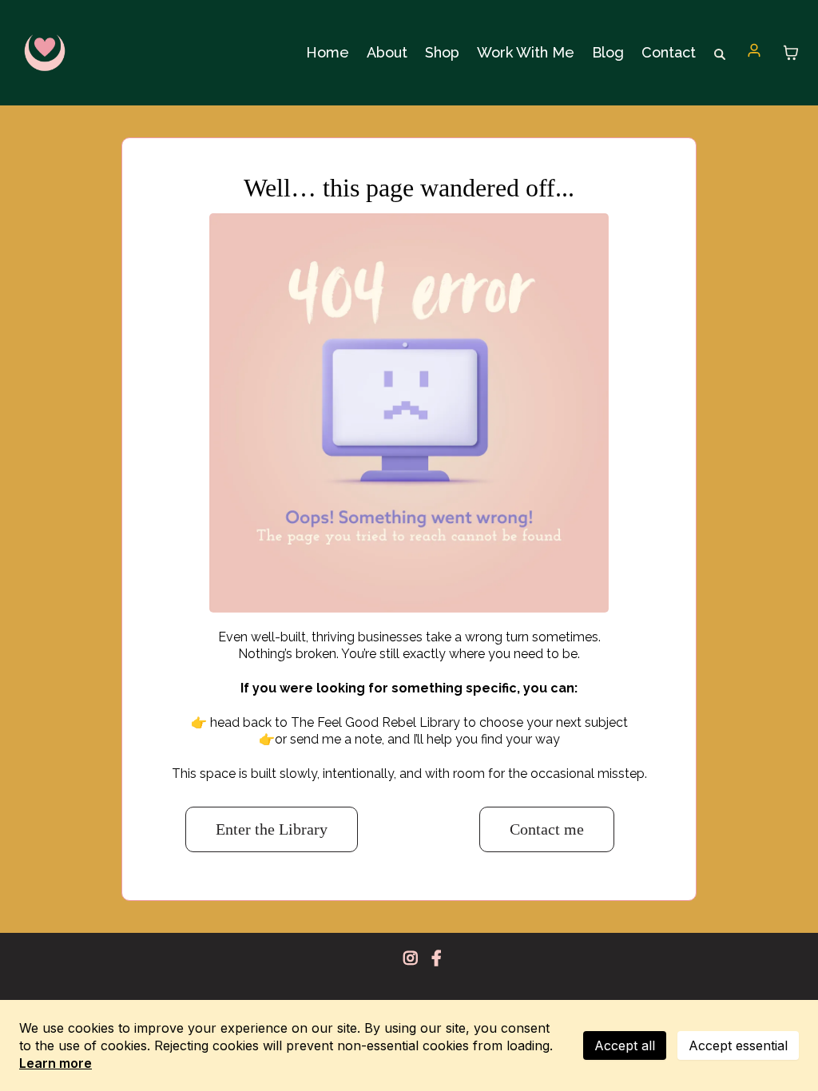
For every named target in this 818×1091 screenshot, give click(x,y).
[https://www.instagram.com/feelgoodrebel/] (415, 958)
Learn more (55, 1063)
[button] (754, 52)
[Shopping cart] (791, 53)
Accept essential (738, 1045)
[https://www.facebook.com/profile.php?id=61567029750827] (441, 958)
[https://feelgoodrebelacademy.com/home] (44, 52)
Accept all (624, 1045)
